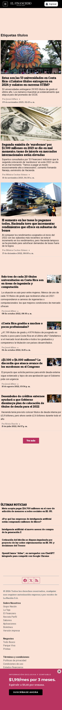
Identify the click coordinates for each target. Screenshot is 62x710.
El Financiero (9, 613)
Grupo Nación (10, 606)
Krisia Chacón (11, 424)
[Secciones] (5, 4)
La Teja (6, 610)
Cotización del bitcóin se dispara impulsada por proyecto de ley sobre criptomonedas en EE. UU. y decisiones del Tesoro (28, 542)
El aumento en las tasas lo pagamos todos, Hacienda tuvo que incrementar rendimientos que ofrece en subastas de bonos (29, 225)
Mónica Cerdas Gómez (17, 175)
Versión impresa (11, 630)
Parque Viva (9, 645)
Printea (6, 649)
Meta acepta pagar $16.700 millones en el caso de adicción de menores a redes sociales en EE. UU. (28, 510)
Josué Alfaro (12, 99)
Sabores (7, 620)
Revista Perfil (10, 616)
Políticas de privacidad (14, 660)
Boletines (8, 627)
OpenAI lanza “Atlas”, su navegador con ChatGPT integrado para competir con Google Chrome (28, 554)
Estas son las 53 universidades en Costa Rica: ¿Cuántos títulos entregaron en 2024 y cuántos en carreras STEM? (29, 81)
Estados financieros (13, 667)
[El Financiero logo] (21, 4)
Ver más (31, 440)
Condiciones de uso (13, 664)
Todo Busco (9, 642)
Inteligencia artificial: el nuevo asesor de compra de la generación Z (27, 531)
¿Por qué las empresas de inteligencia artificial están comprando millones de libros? (26, 520)
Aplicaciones (9, 623)
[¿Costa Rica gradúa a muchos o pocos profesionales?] (54, 326)
